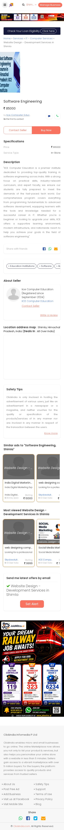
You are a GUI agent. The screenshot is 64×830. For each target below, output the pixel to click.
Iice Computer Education (20, 115)
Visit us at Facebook (16, 799)
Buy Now (46, 130)
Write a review (49, 315)
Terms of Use (44, 794)
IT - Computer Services (39, 38)
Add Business (12, 794)
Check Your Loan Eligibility (31, 31)
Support (41, 789)
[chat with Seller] (49, 116)
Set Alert (32, 604)
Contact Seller (18, 130)
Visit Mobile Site (13, 804)
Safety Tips (42, 784)
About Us (9, 784)
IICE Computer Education (37, 301)
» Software (45, 266)
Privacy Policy (44, 799)
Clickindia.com (21, 826)
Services (18, 38)
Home (7, 38)
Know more (51, 433)
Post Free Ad (11, 789)
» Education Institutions (21, 266)
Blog (38, 804)
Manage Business (50, 5)
